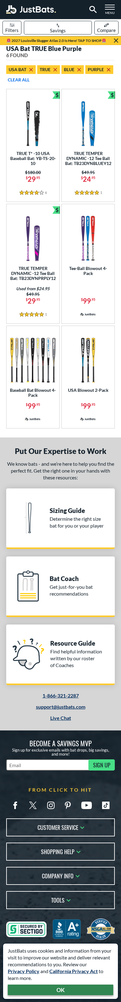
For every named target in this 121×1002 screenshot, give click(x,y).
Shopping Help (57, 851)
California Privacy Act (73, 971)
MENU (112, 11)
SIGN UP (101, 765)
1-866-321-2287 (61, 695)
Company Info (58, 875)
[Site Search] (92, 10)
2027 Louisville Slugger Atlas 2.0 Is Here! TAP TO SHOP (56, 40)
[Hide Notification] (116, 40)
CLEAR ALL (18, 79)
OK (60, 989)
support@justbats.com (60, 707)
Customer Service (58, 826)
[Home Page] (31, 9)
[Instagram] (51, 805)
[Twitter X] (33, 805)
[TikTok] (106, 805)
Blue (69, 69)
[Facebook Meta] (15, 805)
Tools (58, 899)
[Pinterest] (67, 805)
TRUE (45, 69)
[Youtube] (86, 805)
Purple (96, 69)
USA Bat (17, 69)
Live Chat (60, 718)
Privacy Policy (23, 971)
